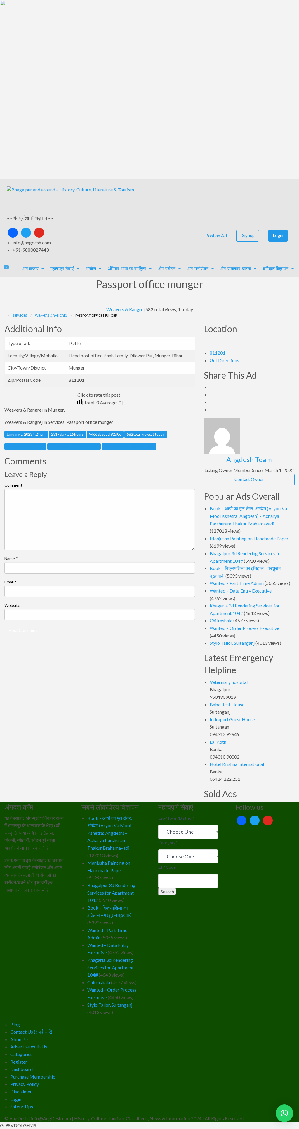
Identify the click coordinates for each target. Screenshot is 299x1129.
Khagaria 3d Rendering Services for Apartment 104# (110, 967)
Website (12, 605)
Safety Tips (21, 1106)
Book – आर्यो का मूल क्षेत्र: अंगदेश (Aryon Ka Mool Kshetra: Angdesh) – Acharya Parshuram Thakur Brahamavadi (248, 516)
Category (168, 842)
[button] (284, 1113)
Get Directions (224, 360)
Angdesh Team (249, 459)
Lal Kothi (218, 742)
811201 (217, 353)
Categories (21, 1054)
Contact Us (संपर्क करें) (31, 1031)
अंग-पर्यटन (166, 268)
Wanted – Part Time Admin (237, 583)
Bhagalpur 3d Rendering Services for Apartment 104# (111, 892)
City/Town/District (176, 818)
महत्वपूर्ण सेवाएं (62, 268)
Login (278, 235)
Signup (248, 235)
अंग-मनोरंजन (197, 268)
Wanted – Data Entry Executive (241, 590)
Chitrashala (221, 620)
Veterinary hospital (229, 682)
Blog (15, 1024)
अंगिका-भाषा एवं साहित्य (127, 268)
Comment (13, 484)
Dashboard (21, 1069)
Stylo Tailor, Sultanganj (232, 643)
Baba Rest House (227, 704)
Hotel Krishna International (237, 764)
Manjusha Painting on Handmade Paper (249, 538)
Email (10, 581)
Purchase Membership (32, 1076)
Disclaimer (21, 1091)
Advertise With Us (28, 1046)
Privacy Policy (24, 1084)
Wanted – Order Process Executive (244, 628)
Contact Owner (249, 479)
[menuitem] (215, 236)
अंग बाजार (30, 268)
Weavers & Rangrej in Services (129, 446)
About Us (19, 1039)
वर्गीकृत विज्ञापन (275, 268)
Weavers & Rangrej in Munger (74, 446)
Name (11, 558)
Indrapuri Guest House (232, 719)
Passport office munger (25, 446)
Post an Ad (215, 235)
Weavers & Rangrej (125, 309)
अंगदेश (90, 268)
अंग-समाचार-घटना (235, 268)
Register (18, 1061)
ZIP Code (167, 867)
